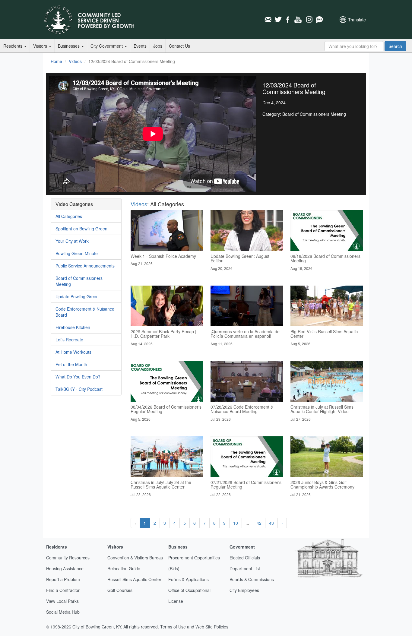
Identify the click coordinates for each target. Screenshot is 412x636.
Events (140, 46)
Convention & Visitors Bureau (135, 558)
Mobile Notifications (319, 19)
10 (235, 523)
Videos (75, 61)
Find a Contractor (63, 590)
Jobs (157, 46)
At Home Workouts (73, 352)
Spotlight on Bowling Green (81, 229)
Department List (245, 568)
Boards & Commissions (252, 579)
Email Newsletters (267, 19)
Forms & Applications (188, 579)
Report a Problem (63, 579)
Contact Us (179, 46)
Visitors (40, 46)
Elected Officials (245, 558)
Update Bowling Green (77, 296)
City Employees (244, 590)
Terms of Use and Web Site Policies (194, 627)
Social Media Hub (63, 612)
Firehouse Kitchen (72, 327)
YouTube (298, 19)
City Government (107, 46)
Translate (357, 20)
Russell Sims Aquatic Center (134, 579)
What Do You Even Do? (77, 377)
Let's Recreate (69, 340)
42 (259, 523)
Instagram (308, 19)
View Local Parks (62, 601)
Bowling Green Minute (76, 253)
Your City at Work (72, 241)
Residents (13, 46)
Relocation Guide (123, 568)
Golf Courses (119, 590)
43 (271, 523)
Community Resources (68, 558)
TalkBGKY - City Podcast (79, 389)
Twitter (278, 19)
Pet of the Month (71, 364)
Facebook (288, 19)
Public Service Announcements (85, 266)
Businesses (69, 46)
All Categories (68, 216)
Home (56, 61)
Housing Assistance (65, 568)
